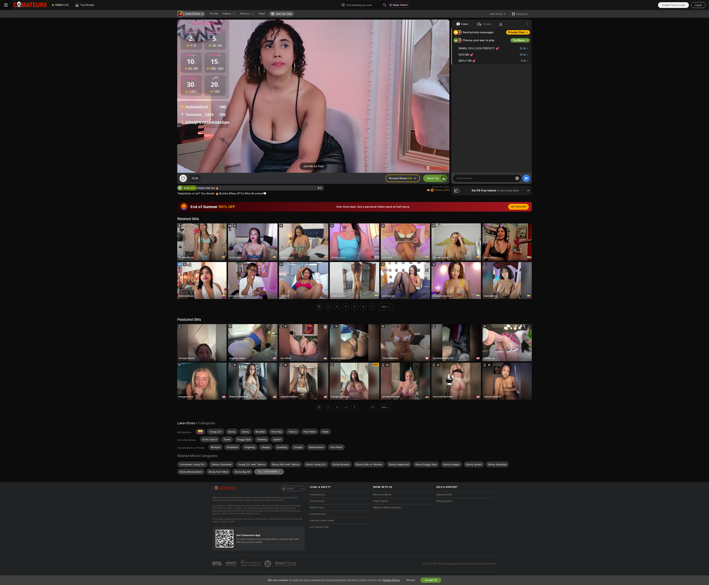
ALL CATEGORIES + (269, 471)
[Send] (526, 178)
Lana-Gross (186, 423)
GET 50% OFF (518, 206)
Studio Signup (380, 501)
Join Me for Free (313, 166)
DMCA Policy (317, 507)
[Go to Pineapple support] (268, 563)
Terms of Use (317, 501)
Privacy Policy (317, 494)
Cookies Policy (318, 514)
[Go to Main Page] (30, 5)
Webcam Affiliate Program (387, 507)
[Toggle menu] (6, 5)
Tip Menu (519, 40)
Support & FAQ (444, 494)
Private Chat (516, 32)
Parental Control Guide (322, 520)
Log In (698, 5)
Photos (247, 13)
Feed (262, 13)
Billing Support (444, 501)
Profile (214, 13)
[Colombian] (200, 432)
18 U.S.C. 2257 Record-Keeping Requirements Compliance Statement (459, 563)
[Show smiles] (517, 178)
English (290, 488)
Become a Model (382, 494)
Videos (228, 13)
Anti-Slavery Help (319, 527)
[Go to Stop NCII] (286, 564)
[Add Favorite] (183, 178)
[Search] (384, 5)
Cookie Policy (391, 580)
